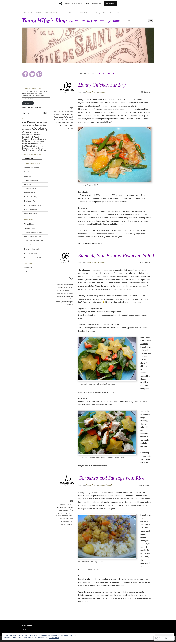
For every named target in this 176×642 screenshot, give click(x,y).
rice (71, 513)
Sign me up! (28, 103)
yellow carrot (68, 125)
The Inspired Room (30, 201)
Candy (44, 125)
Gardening (26, 139)
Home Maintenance (30, 144)
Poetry (42, 146)
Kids (40, 144)
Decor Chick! (28, 176)
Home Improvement (38, 141)
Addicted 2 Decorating (31, 167)
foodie (56, 117)
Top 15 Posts (114, 13)
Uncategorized (32, 150)
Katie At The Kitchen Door (32, 236)
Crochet (35, 132)
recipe (68, 296)
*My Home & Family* (52, 13)
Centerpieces (26, 129)
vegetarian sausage (66, 524)
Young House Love (30, 213)
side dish (65, 515)
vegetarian (69, 304)
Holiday (26, 141)
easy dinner (65, 114)
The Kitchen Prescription (32, 249)
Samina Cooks (29, 245)
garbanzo (60, 507)
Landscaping (28, 146)
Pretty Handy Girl (30, 188)
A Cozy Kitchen (29, 224)
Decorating (27, 135)
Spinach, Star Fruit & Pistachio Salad (116, 255)
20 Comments (146, 263)
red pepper (65, 513)
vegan (70, 302)
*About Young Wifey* (32, 13)
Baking (31, 122)
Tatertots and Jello (30, 192)
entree (70, 504)
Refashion (33, 148)
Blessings (68, 13)
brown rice (64, 504)
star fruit (65, 302)
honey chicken (64, 117)
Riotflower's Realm (30, 272)
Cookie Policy (54, 638)
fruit (71, 290)
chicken (61, 111)
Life (37, 146)
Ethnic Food (110, 485)
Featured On (82, 13)
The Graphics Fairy (30, 197)
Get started (110, 3)
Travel (24, 150)
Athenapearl (28, 267)
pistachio (70, 293)
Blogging (38, 125)
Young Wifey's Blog (44, 20)
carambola (69, 282)
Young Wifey (91, 92)
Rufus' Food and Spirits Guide (34, 240)
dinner (58, 114)
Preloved (25, 148)
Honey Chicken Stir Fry (102, 85)
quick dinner (69, 120)
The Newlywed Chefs (31, 253)
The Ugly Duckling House (32, 205)
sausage (58, 515)
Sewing (40, 148)
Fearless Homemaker (31, 180)
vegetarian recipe (67, 521)
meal (71, 117)
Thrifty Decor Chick (30, 209)
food (71, 114)
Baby (24, 123)
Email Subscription (33, 88)
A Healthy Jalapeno (30, 228)
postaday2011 (60, 296)
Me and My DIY (29, 184)
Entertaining (37, 135)
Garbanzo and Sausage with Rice (111, 478)
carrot (56, 111)
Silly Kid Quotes (98, 13)
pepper (65, 510)
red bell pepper (60, 122)
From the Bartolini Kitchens (33, 232)
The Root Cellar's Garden (32, 257)
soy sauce (69, 122)
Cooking (101, 92)
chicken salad (68, 285)
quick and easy (59, 120)
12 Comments (146, 92)
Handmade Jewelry (38, 139)
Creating (27, 132)
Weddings (42, 150)
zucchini (70, 128)
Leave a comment (145, 485)
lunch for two (61, 293)
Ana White (27, 172)
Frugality (37, 137)
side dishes (69, 299)
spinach (58, 302)
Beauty (39, 122)
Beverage (30, 125)
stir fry (61, 125)
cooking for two (63, 287)
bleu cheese (61, 282)
